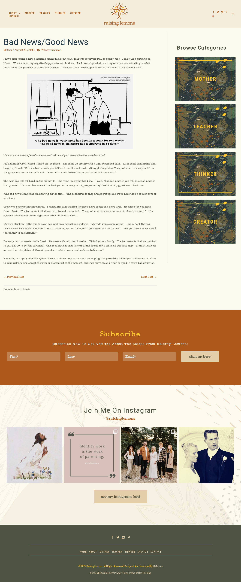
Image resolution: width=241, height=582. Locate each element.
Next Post (148, 276)
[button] (18, 13)
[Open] (34, 455)
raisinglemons (33, 430)
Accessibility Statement (102, 573)
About (93, 551)
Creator (142, 551)
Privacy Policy (121, 573)
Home (83, 551)
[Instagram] (58, 478)
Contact (155, 551)
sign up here (199, 356)
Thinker (130, 551)
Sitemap (147, 573)
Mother (8, 49)
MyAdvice (158, 566)
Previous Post (14, 276)
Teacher (117, 551)
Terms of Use (135, 573)
